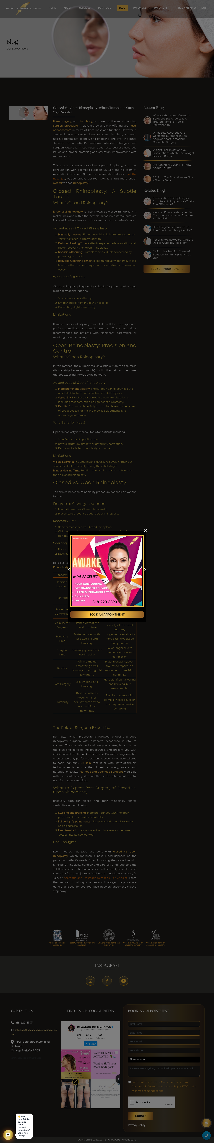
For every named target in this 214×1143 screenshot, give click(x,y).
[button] (8, 1135)
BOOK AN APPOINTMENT (107, 615)
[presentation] (69, 569)
